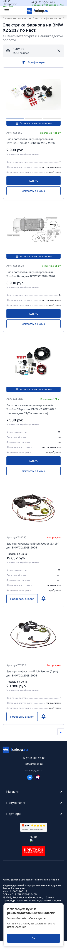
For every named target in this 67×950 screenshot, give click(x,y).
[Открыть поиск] (16, 10)
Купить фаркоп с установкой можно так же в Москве (31, 879)
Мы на (33, 836)
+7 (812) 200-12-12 (43, 2)
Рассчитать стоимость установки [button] (36, 123)
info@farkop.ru (34, 763)
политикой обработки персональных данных (30, 928)
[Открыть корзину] (58, 10)
